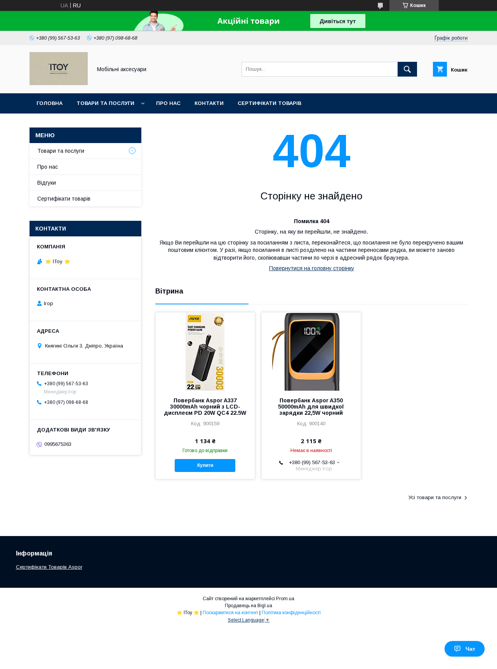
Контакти (209, 103)
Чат (470, 649)
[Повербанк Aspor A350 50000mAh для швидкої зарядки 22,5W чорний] (311, 351)
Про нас (168, 103)
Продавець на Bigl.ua (248, 605)
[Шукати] (407, 69)
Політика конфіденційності (291, 612)
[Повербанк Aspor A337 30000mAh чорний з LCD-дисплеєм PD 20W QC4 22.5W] (205, 351)
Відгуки (46, 183)
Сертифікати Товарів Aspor (49, 567)
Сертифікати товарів (269, 103)
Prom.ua (285, 598)
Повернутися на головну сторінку (311, 268)
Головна (49, 103)
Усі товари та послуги (434, 497)
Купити (205, 465)
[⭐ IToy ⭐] (59, 83)
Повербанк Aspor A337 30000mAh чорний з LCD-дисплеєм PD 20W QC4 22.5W (205, 406)
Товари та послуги (105, 103)
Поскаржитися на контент (230, 612)
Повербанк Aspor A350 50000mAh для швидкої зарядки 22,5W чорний (311, 406)
